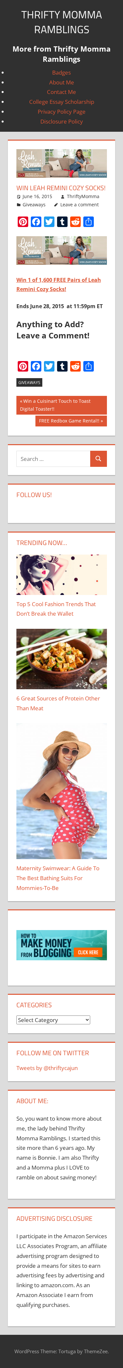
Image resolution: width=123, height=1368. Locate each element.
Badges (61, 72)
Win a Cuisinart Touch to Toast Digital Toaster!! (55, 405)
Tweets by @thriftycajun (47, 1068)
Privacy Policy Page (62, 111)
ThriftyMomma (83, 196)
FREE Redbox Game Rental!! (69, 422)
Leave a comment (79, 204)
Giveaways (34, 204)
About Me (61, 82)
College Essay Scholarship (61, 101)
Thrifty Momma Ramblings (61, 22)
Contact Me (61, 92)
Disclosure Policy (61, 121)
